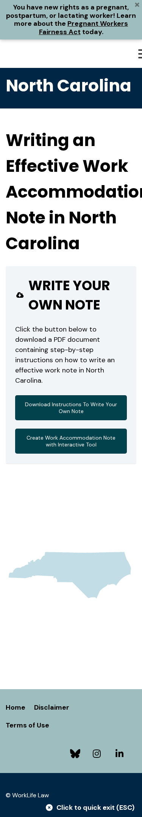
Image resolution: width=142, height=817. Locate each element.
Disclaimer (51, 707)
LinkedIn (121, 753)
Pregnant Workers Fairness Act (83, 27)
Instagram (98, 753)
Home (15, 707)
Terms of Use (27, 725)
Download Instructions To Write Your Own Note (71, 408)
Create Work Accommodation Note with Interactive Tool (71, 441)
